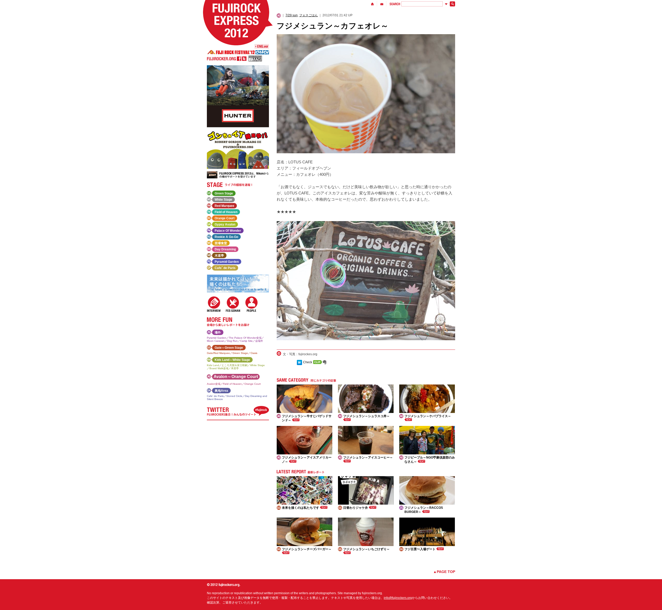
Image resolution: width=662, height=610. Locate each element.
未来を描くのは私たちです (301, 508)
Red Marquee (224, 206)
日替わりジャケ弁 (356, 508)
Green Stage (224, 193)
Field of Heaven (226, 212)
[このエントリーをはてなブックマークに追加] (299, 362)
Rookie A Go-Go (226, 237)
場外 (218, 332)
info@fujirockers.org (398, 598)
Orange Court (225, 218)
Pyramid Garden (227, 262)
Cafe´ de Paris (225, 268)
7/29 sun (291, 15)
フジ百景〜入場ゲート (420, 549)
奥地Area (221, 391)
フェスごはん (308, 15)
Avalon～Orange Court (236, 376)
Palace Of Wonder (228, 231)
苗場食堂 (221, 243)
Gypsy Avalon (225, 224)
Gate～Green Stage (229, 348)
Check (307, 362)
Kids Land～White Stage (232, 360)
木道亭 (219, 255)
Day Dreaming (225, 249)
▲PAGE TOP (444, 572)
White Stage (223, 199)
